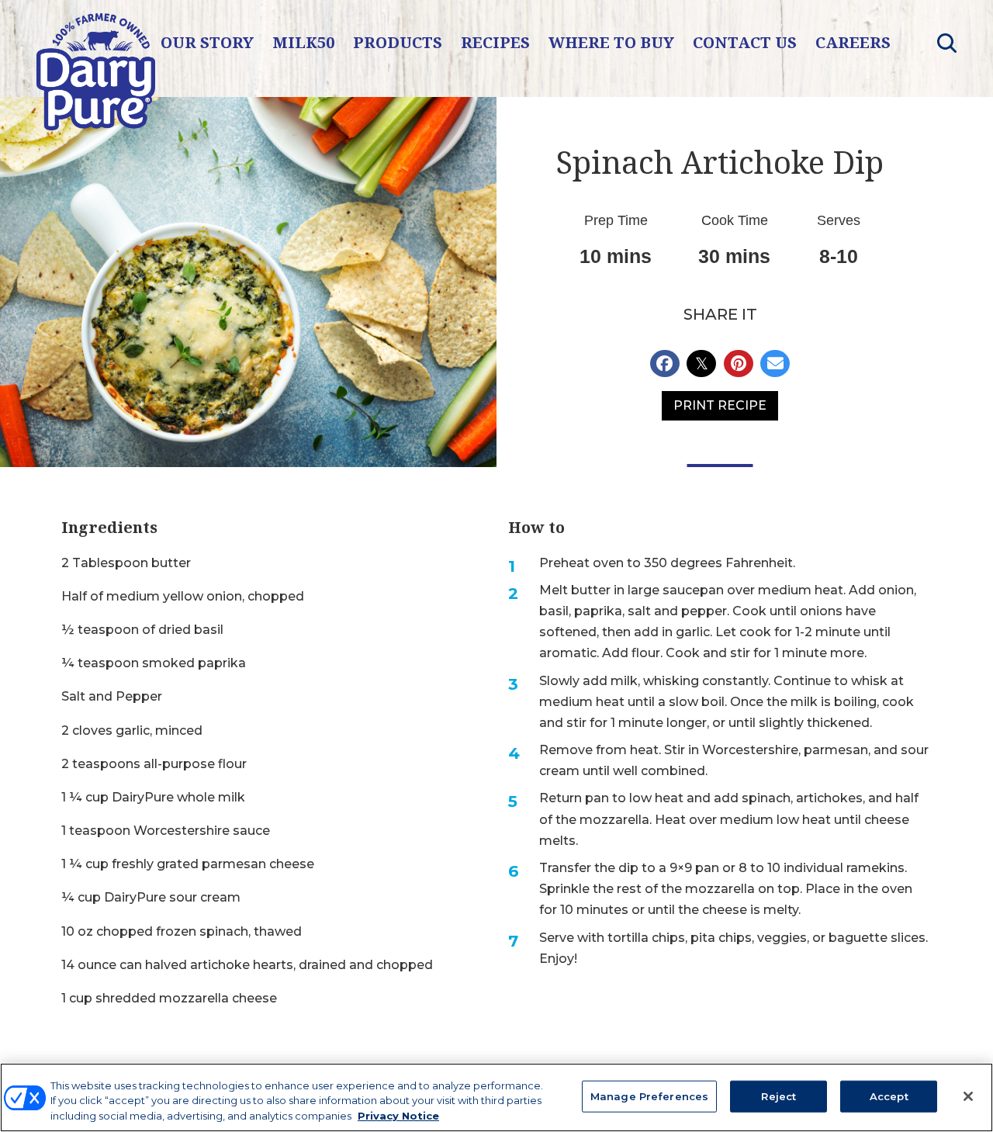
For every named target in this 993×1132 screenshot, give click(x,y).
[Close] (968, 1096)
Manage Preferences (649, 1095)
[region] (496, 1097)
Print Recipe (719, 405)
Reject (778, 1095)
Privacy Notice (398, 1115)
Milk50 (303, 42)
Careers (853, 42)
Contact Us (745, 42)
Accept (889, 1095)
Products (397, 42)
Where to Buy (611, 42)
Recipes (495, 42)
